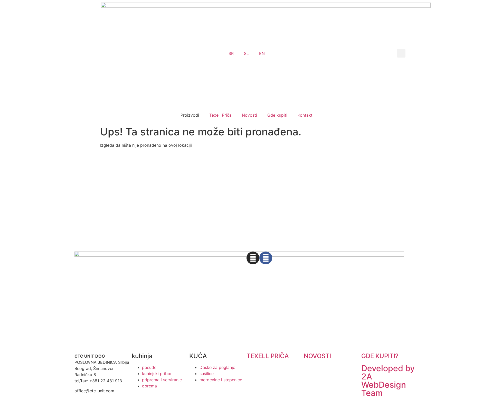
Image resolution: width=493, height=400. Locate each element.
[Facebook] (265, 258)
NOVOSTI (317, 356)
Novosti (249, 115)
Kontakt (305, 115)
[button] (401, 53)
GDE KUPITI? (380, 356)
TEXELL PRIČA (267, 356)
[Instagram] (252, 258)
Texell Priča (220, 115)
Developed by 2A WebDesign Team (388, 380)
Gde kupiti (277, 115)
